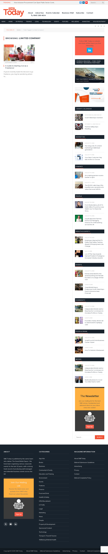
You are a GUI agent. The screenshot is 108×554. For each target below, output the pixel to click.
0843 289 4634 (39, 15)
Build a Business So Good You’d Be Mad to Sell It (93, 381)
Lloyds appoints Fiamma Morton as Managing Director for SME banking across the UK (93, 221)
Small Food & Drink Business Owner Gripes (94, 341)
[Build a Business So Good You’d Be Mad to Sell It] (79, 379)
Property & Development (47, 524)
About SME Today (80, 458)
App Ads (42, 458)
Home (11, 21)
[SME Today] (13, 12)
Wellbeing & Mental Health (47, 540)
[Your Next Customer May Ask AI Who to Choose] (79, 157)
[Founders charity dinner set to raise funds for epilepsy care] (79, 320)
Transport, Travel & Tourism (47, 536)
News (3, 21)
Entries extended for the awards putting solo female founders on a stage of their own (94, 276)
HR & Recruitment (99, 21)
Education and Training (46, 474)
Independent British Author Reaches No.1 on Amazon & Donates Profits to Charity (94, 311)
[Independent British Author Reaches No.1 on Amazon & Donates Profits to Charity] (79, 308)
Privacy (76, 470)
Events (56, 21)
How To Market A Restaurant (94, 350)
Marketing (86, 21)
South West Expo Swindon (94, 117)
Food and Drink (44, 493)
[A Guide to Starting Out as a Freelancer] (19, 53)
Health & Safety (44, 497)
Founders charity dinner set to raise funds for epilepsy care (94, 322)
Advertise (39, 13)
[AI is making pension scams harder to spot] (79, 175)
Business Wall (68, 13)
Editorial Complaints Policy (82, 478)
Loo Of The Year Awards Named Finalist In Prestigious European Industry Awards (94, 256)
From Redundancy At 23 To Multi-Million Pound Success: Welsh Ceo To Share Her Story (94, 208)
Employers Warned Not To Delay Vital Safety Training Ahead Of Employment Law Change (94, 243)
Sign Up (89, 427)
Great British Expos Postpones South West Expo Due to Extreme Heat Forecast (94, 290)
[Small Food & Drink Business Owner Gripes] (79, 340)
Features (65, 21)
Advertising (78, 466)
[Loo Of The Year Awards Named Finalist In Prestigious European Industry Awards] (79, 253)
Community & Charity (45, 470)
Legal (37, 21)
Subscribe (80, 13)
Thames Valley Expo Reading (91, 128)
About (30, 13)
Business (42, 466)
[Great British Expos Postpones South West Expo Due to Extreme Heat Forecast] (79, 287)
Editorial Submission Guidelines (84, 462)
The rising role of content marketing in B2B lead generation (93, 148)
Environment (43, 478)
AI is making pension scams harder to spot (94, 176)
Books (41, 462)
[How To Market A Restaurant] (79, 350)
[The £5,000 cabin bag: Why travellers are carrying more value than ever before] (79, 184)
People (41, 520)
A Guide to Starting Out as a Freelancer (16, 67)
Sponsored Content (45, 528)
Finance (29, 21)
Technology (46, 21)
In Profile (19, 21)
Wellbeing (75, 21)
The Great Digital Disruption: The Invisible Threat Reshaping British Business (35, 2)
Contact (89, 13)
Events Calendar (53, 13)
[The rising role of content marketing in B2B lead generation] (79, 145)
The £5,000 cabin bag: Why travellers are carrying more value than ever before (94, 187)
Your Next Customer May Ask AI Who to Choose (93, 158)
